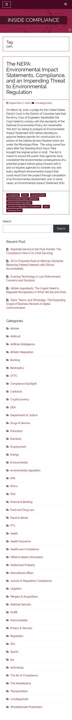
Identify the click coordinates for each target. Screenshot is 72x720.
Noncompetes (19, 620)
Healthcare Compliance (24, 549)
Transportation (19, 691)
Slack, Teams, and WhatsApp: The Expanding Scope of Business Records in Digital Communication (36, 304)
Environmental (19, 462)
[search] (65, 4)
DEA (13, 407)
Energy (14, 454)
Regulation (16, 636)
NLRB (13, 612)
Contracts (16, 391)
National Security (20, 604)
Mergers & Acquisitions (24, 596)
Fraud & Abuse (19, 517)
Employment (18, 446)
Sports (14, 651)
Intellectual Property (22, 565)
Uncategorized (43, 103)
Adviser (14, 328)
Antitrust (15, 336)
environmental (38, 195)
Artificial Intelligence (22, 344)
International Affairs (21, 572)
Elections (15, 438)
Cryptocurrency (19, 399)
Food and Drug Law (22, 509)
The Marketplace (20, 683)
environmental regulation (19, 203)
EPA (12, 478)
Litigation (15, 588)
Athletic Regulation (21, 352)
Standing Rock (14, 210)
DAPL (25, 195)
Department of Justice (23, 415)
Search (7, 221)
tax (12, 659)
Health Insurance (20, 541)
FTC (12, 525)
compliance (13, 195)
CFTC (13, 375)
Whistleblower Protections (26, 707)
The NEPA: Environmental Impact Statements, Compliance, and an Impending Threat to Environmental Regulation (36, 78)
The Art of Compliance (24, 675)
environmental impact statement (23, 199)
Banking (15, 360)
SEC (13, 643)
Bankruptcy (17, 367)
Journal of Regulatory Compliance (24, 206)
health (14, 533)
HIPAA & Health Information (26, 557)
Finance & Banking (21, 501)
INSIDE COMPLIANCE (33, 20)
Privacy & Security (21, 628)
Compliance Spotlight (23, 383)
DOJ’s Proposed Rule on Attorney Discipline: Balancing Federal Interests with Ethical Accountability (35, 265)
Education (16, 431)
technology (17, 667)
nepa (46, 206)
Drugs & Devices (20, 423)
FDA (12, 494)
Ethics (14, 486)
